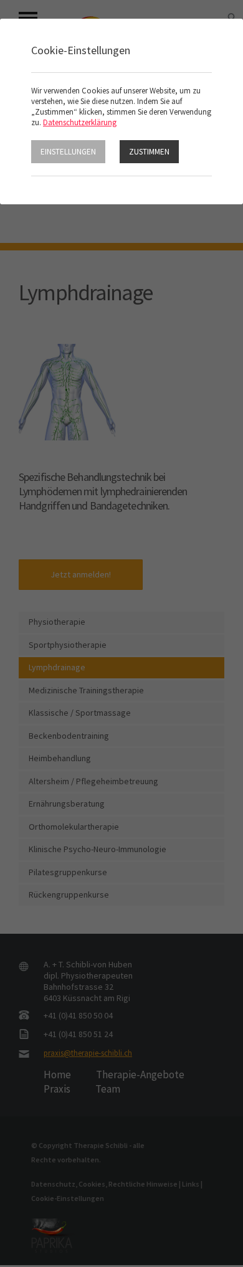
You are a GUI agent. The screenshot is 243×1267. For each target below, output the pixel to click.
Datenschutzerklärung (80, 122)
